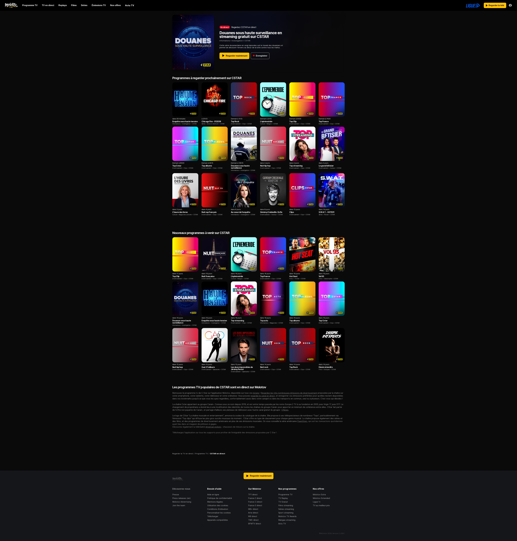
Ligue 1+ (317, 502)
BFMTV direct (254, 523)
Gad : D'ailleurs (208, 367)
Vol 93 (321, 276)
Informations (224, 41)
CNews (285, 410)
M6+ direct (253, 509)
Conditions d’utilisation (217, 509)
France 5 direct (255, 505)
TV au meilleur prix (321, 505)
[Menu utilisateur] (510, 5)
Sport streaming (285, 512)
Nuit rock (264, 367)
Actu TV (282, 523)
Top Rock (235, 121)
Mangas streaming (286, 520)
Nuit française (208, 276)
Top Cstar (176, 166)
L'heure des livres (180, 212)
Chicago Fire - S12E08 (211, 121)
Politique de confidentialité (219, 498)
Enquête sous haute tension (185, 121)
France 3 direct (255, 502)
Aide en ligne (213, 494)
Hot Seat (293, 276)
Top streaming (295, 166)
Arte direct (253, 512)
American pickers (213, 427)
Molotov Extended (321, 498)
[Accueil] (11, 5)
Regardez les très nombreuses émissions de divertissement (289, 393)
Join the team (178, 505)
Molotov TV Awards (287, 516)
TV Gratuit (283, 502)
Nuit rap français (209, 212)
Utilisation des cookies (217, 505)
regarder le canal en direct (263, 395)
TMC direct (253, 520)
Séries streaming (286, 509)
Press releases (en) (181, 498)
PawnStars (302, 421)
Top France (324, 121)
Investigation (237, 41)
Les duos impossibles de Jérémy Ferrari (242, 368)
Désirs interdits (326, 367)
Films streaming (285, 505)
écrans (256, 393)
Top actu (264, 320)
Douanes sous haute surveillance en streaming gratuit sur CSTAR (250, 35)
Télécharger (212, 516)
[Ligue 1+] (473, 5)
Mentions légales (215, 502)
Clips (291, 212)
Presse (175, 494)
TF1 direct (253, 494)
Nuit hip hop (265, 166)
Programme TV (285, 494)
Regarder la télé (496, 5)
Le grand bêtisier (326, 166)
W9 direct (252, 516)
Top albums (207, 166)
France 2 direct (255, 498)
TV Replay (283, 498)
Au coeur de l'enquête (240, 212)
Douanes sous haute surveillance (240, 167)
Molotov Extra (319, 494)
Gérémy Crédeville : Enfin (271, 212)
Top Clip (292, 121)
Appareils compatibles (217, 520)
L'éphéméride (266, 121)
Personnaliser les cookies (219, 512)
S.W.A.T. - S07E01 (326, 212)
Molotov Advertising (181, 502)
